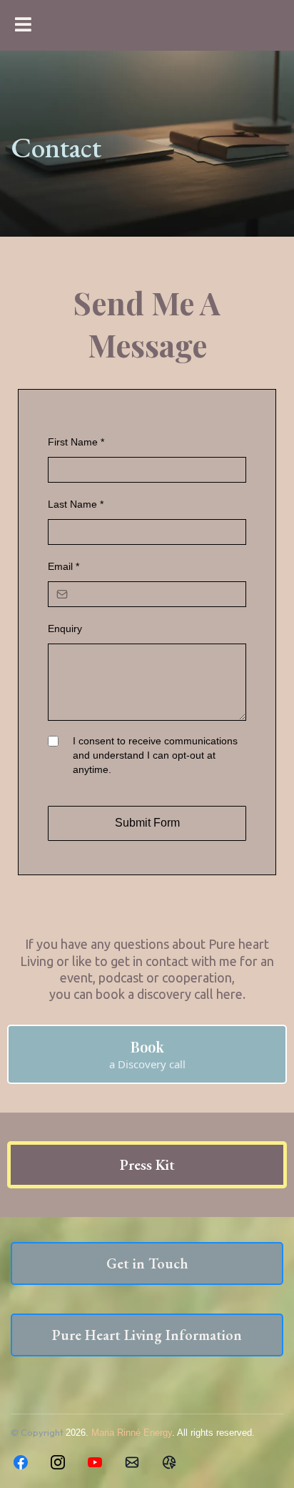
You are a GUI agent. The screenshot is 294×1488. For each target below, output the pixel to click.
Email (63, 566)
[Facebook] (20, 1462)
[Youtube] (94, 1462)
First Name (76, 442)
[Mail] (132, 1462)
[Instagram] (57, 1462)
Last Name (75, 504)
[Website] (169, 1462)
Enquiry (65, 628)
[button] (21, 25)
